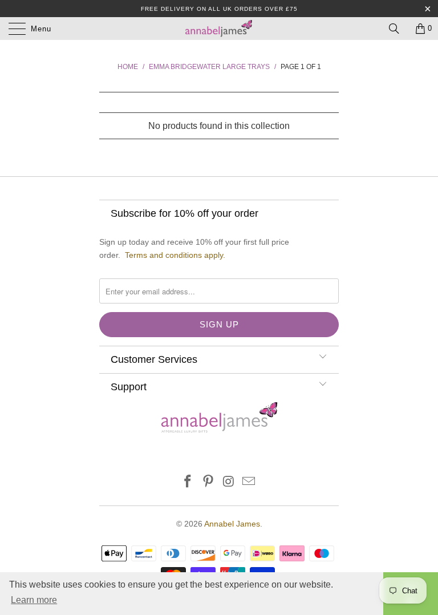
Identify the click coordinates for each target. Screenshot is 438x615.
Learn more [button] (34, 600)
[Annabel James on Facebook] (188, 482)
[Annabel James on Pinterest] (208, 482)
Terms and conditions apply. (175, 255)
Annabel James (232, 523)
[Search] (398, 28)
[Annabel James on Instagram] (228, 482)
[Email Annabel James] (249, 482)
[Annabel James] (219, 28)
